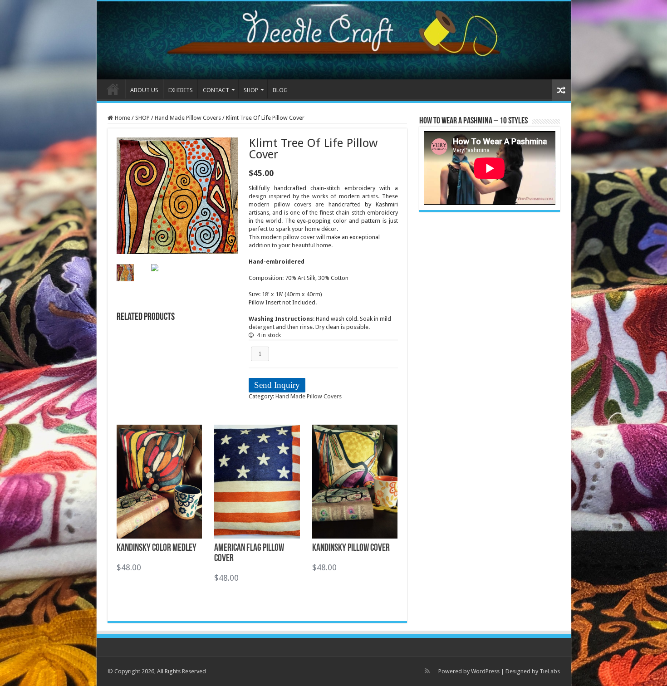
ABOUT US (144, 90)
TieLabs (549, 671)
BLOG (280, 90)
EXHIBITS (180, 90)
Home (122, 117)
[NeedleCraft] (334, 40)
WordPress (485, 671)
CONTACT (216, 90)
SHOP (142, 117)
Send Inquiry (277, 385)
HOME (113, 88)
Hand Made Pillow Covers (188, 117)
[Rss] (427, 671)
